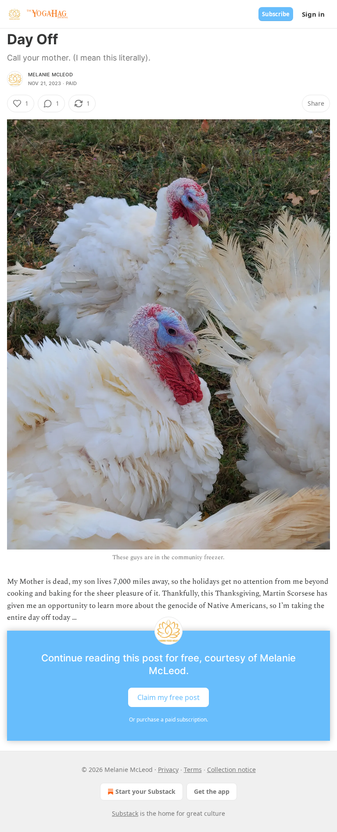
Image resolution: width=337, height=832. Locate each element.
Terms (193, 769)
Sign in (313, 14)
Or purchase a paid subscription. (168, 719)
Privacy (168, 769)
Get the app (211, 791)
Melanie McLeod (50, 74)
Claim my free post (168, 697)
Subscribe (276, 14)
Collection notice (231, 769)
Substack (125, 813)
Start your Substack (145, 791)
